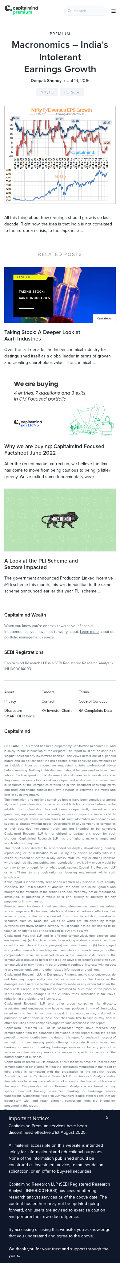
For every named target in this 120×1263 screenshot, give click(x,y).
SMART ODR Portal (19, 716)
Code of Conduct (93, 701)
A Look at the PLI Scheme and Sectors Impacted (41, 564)
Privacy (10, 701)
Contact (48, 701)
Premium (60, 34)
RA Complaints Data (95, 710)
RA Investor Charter (58, 710)
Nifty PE (47, 92)
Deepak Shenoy (46, 80)
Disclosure (13, 710)
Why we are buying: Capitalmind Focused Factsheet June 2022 (54, 449)
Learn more (89, 631)
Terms (84, 692)
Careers (48, 692)
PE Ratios (72, 92)
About (9, 692)
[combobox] (85, 11)
